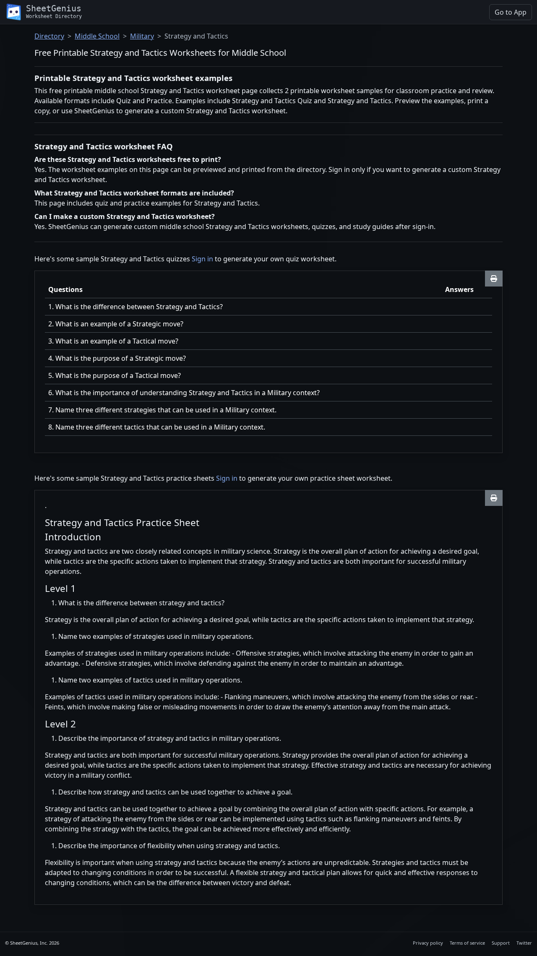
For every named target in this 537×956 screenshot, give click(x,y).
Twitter (524, 943)
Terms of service (467, 943)
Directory (49, 36)
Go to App (511, 12)
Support (501, 943)
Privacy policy (428, 943)
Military (142, 36)
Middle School (97, 36)
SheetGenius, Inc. (29, 943)
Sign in (202, 258)
